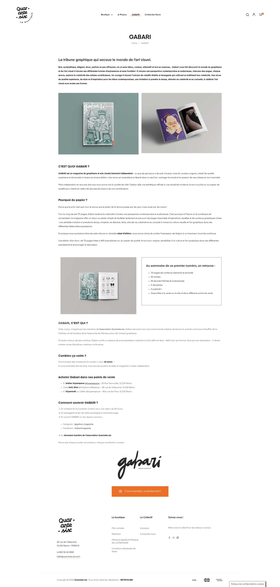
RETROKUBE (126, 580)
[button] (140, 491)
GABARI (136, 15)
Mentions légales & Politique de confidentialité (125, 541)
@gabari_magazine (84, 424)
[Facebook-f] (169, 538)
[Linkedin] (177, 538)
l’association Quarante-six (111, 329)
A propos (122, 15)
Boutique (105, 15)
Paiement (116, 534)
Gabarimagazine (83, 428)
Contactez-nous (153, 15)
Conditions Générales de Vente (123, 550)
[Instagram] (173, 538)
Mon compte (118, 528)
